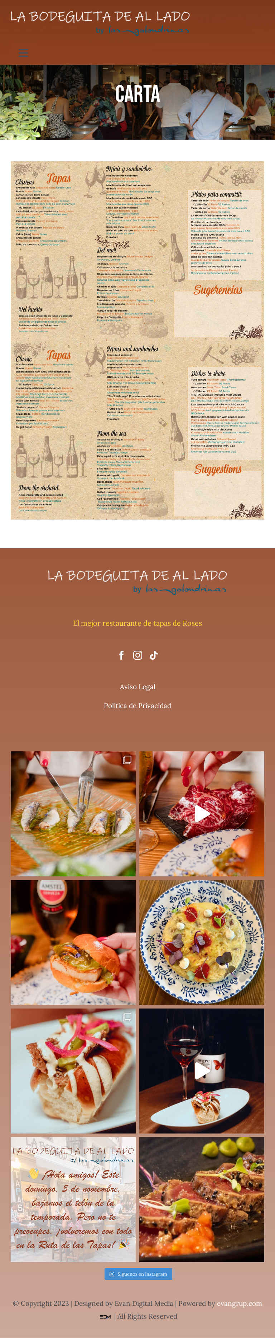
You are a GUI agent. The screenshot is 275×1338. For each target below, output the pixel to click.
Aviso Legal (137, 686)
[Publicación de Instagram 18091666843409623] (73, 1071)
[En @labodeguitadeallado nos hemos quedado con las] (73, 942)
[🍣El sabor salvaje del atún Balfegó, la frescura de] (201, 1199)
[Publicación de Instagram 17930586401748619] (73, 813)
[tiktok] (153, 655)
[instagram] (137, 655)
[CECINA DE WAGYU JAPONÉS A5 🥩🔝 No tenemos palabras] (201, 813)
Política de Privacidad (137, 705)
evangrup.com (239, 1303)
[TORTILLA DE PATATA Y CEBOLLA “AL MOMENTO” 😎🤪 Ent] (201, 942)
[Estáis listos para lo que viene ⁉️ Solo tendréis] (201, 1071)
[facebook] (121, 655)
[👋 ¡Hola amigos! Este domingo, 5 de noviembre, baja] (73, 1199)
